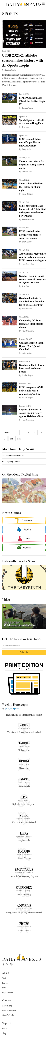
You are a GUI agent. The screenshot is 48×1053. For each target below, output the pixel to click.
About (5, 973)
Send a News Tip (9, 1010)
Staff (4, 978)
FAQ (4, 988)
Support (6, 1023)
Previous (7, 433)
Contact (6, 1000)
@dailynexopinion (12, 708)
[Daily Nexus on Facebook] (3, 964)
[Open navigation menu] (43, 3)
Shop (4, 1033)
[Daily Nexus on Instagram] (11, 964)
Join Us (5, 983)
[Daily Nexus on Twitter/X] (7, 964)
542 (11, 439)
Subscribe (24, 652)
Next (19, 439)
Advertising (7, 1006)
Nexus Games (11, 512)
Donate (5, 1028)
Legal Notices (7, 992)
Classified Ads (8, 1015)
